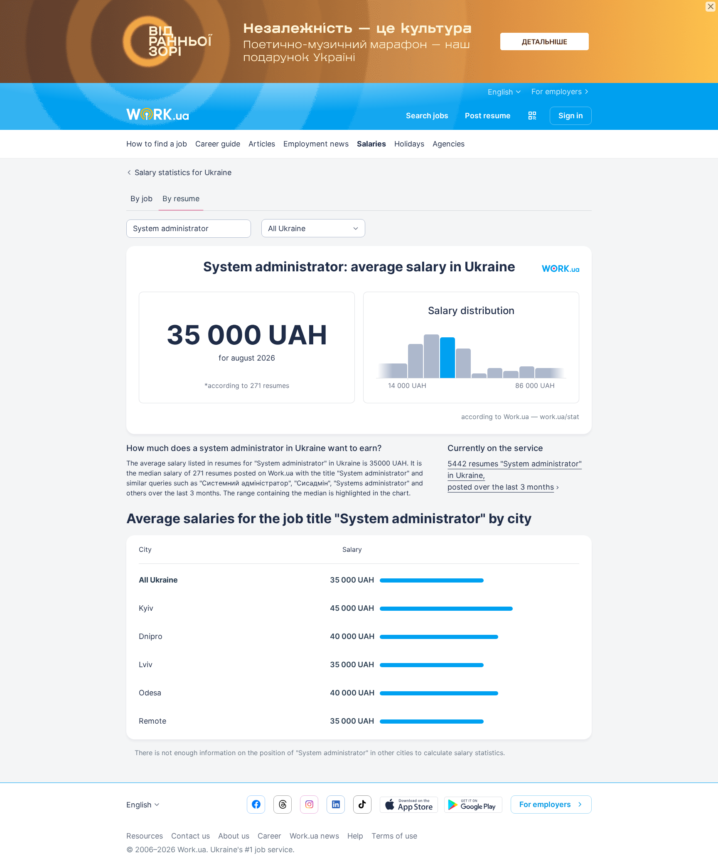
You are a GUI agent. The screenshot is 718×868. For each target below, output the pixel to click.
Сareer (269, 835)
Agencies (449, 143)
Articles (261, 143)
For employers (556, 91)
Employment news (316, 143)
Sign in (570, 115)
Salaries (371, 143)
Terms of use (394, 835)
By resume (180, 198)
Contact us (190, 835)
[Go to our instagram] (309, 804)
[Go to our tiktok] (362, 804)
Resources (144, 835)
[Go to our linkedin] (336, 804)
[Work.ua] (157, 114)
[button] (532, 116)
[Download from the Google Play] (473, 804)
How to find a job (156, 143)
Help (355, 835)
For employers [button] (545, 804)
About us (233, 835)
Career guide (217, 143)
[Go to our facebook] (256, 804)
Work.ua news (314, 835)
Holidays (409, 143)
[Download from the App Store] (409, 804)
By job (141, 198)
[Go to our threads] (282, 804)
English (139, 804)
